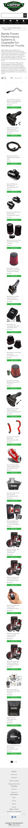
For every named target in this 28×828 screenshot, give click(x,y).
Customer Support (14, 780)
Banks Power (7, 29)
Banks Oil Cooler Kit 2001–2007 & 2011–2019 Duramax (13, 691)
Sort (11, 78)
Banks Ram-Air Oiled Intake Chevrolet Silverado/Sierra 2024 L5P (14, 410)
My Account (14, 774)
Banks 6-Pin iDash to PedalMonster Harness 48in (13, 157)
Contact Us (14, 792)
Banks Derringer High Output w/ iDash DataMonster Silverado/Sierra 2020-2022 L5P (13, 636)
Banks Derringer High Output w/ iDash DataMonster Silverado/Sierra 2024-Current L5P (13, 552)
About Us (14, 789)
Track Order (14, 777)
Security (14, 807)
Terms (14, 797)
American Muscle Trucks (13, 28)
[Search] (25, 15)
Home (4, 28)
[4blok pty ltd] (14, 5)
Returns (14, 804)
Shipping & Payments (14, 784)
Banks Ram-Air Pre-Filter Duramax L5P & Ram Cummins (14, 241)
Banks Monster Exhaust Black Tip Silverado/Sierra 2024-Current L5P (14, 101)
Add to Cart (14, 107)
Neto (19, 825)
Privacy (14, 800)
